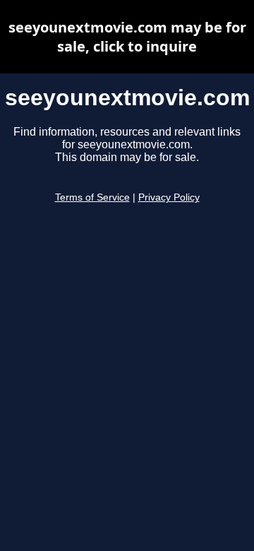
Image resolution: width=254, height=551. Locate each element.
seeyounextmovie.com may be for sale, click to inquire (127, 37)
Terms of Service (92, 197)
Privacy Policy (169, 197)
